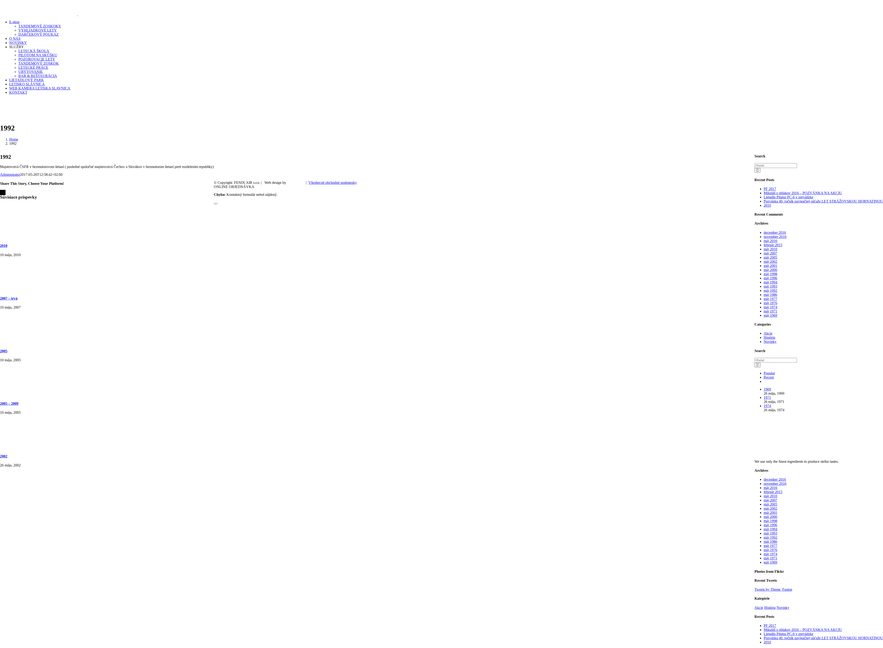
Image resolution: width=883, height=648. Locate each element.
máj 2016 (770, 241)
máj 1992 (770, 290)
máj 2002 (770, 261)
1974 (767, 406)
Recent (769, 377)
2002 (3, 456)
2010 (3, 246)
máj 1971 (770, 311)
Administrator (10, 174)
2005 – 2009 (9, 403)
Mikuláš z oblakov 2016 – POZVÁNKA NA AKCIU (803, 193)
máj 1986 (770, 295)
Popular (769, 373)
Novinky (770, 342)
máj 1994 (770, 282)
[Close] (216, 203)
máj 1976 (770, 303)
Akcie (768, 333)
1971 (767, 397)
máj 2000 (770, 270)
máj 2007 (770, 253)
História (769, 337)
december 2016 (775, 232)
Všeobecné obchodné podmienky (332, 183)
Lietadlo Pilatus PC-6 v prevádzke (788, 197)
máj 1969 (770, 315)
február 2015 (773, 245)
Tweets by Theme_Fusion (773, 589)
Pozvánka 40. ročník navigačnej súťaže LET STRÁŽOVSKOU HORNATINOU (823, 201)
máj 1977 (770, 299)
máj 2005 (770, 257)
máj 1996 (770, 278)
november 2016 (775, 237)
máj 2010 (770, 249)
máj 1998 (770, 274)
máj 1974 (770, 307)
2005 (3, 351)
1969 (767, 389)
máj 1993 (770, 286)
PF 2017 (770, 189)
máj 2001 (770, 266)
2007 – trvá (8, 298)
